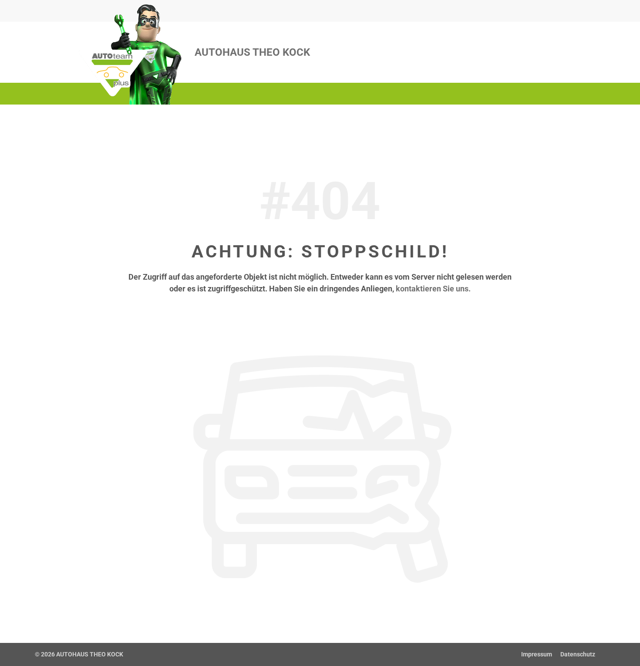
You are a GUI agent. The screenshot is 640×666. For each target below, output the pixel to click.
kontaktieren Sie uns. (433, 288)
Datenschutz (577, 654)
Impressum (536, 654)
